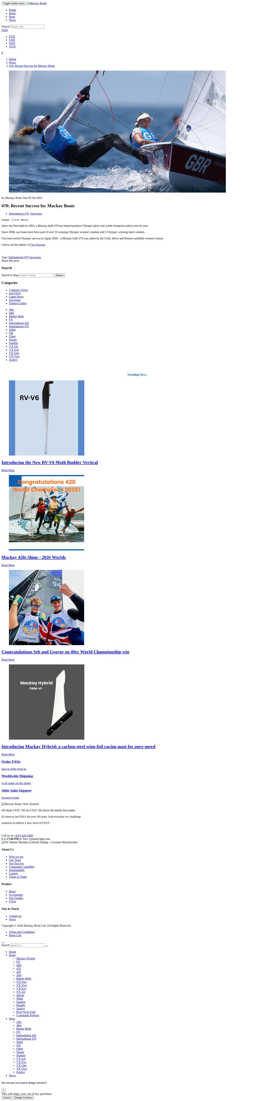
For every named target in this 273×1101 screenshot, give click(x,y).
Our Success (37, 244)
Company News (18, 290)
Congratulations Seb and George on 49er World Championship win (65, 651)
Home (12, 10)
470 (18, 968)
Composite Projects (27, 1015)
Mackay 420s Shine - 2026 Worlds (33, 557)
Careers (13, 873)
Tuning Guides (17, 303)
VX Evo (14, 349)
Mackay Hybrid (25, 958)
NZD (4, 30)
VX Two (14, 356)
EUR (12, 36)
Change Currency (23, 1097)
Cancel (6, 1097)
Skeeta (13, 339)
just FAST (15, 293)
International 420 (19, 323)
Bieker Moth (16, 316)
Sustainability (17, 870)
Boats (12, 13)
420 (18, 971)
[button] (2, 52)
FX (11, 319)
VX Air (20, 991)
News (12, 20)
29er (11, 309)
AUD (12, 46)
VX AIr (13, 346)
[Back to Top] (2, 942)
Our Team (15, 860)
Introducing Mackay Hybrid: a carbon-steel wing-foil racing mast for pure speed (78, 746)
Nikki (12, 329)
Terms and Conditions (22, 932)
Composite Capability (21, 866)
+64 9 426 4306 (23, 835)
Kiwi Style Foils (25, 1012)
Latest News (16, 296)
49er (11, 313)
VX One (14, 353)
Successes (36, 213)
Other (12, 336)
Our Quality (16, 898)
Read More (8, 470)
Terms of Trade (18, 876)
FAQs (12, 901)
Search (5, 26)
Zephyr (13, 359)
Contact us (15, 916)
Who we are (16, 856)
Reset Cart (15, 935)
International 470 (19, 213)
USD (12, 39)
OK (11, 333)
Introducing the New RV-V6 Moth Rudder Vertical (49, 462)
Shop (12, 16)
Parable (20, 1005)
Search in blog (9, 275)
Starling (13, 343)
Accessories (16, 894)
